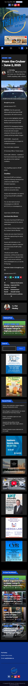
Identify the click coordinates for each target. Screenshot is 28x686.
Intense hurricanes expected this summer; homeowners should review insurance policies (17, 288)
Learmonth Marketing (14, 684)
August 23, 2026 (14, 333)
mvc (15, 74)
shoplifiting (14, 76)
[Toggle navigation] (11, 48)
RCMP (9, 76)
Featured (11, 324)
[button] (19, 48)
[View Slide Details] (14, 466)
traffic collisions (22, 76)
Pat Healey (12, 70)
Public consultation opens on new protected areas (12, 614)
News (10, 57)
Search (4, 343)
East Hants (4, 57)
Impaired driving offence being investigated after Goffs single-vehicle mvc (13, 424)
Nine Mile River (21, 74)
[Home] (2, 48)
